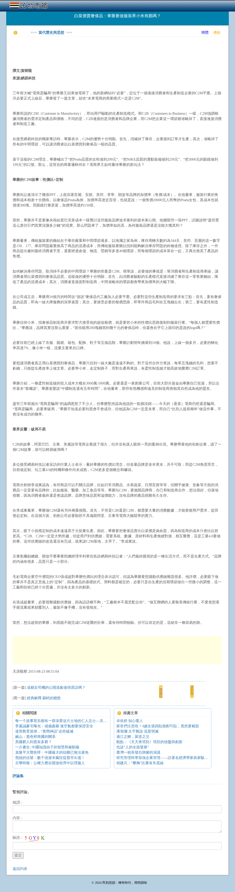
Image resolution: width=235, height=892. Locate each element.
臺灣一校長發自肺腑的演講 (138, 752)
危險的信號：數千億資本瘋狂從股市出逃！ (50, 758)
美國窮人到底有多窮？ (33, 742)
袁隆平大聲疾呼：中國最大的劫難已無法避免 (52, 752)
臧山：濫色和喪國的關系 (35, 737)
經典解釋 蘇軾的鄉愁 (44, 698)
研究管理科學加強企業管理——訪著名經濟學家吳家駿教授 (164, 758)
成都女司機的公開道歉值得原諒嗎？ (56, 687)
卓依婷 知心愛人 (129, 721)
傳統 (217, 32)
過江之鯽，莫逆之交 (132, 737)
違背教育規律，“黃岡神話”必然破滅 (44, 731)
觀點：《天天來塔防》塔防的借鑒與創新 (149, 742)
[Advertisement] (96, 50)
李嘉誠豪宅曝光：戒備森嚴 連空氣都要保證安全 (54, 726)
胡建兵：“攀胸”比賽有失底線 (140, 763)
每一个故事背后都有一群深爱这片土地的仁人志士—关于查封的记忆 (70, 721)
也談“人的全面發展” (132, 747)
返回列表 (20, 869)
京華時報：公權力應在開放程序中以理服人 (50, 763)
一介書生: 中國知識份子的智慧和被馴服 (47, 747)
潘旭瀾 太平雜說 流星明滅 (137, 731)
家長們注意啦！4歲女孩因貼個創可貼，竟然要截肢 (157, 726)
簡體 (205, 32)
